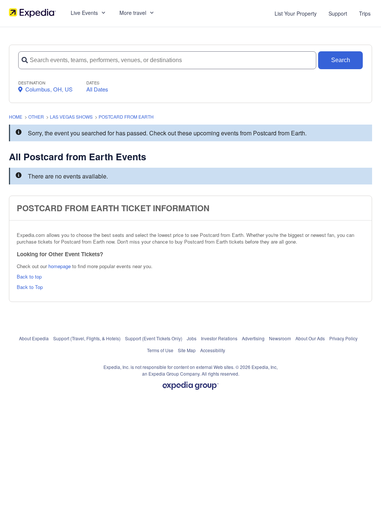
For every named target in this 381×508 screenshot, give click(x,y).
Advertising (253, 338)
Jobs (191, 338)
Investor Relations (219, 338)
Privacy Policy (343, 338)
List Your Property (296, 13)
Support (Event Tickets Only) (153, 338)
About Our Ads (310, 338)
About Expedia (34, 338)
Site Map (187, 350)
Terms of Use (160, 350)
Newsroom (280, 338)
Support (338, 13)
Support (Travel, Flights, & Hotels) (87, 338)
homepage (59, 266)
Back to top (29, 276)
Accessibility (212, 350)
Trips (365, 13)
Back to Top (30, 286)
